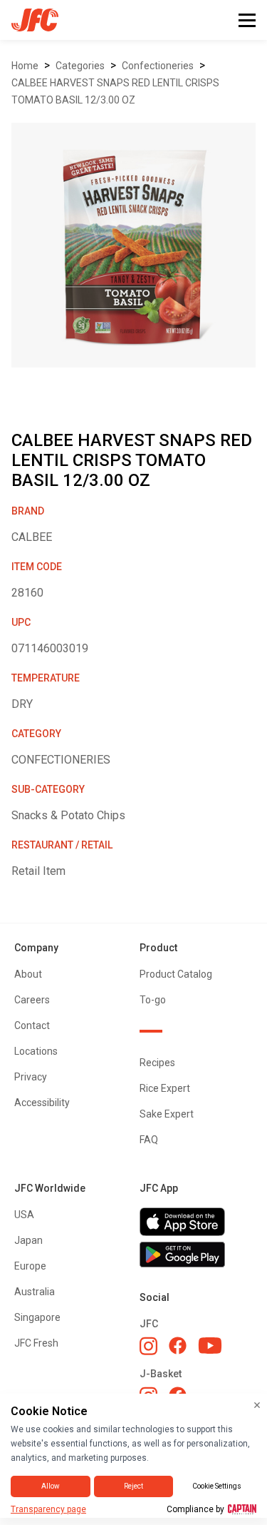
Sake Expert (167, 1114)
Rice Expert (165, 1088)
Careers (32, 999)
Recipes (157, 1062)
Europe (30, 1266)
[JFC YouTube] (210, 1345)
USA (24, 1214)
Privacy (30, 1077)
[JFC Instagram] (148, 1346)
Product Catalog (176, 974)
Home (24, 65)
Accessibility (42, 1102)
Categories (80, 65)
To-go (153, 999)
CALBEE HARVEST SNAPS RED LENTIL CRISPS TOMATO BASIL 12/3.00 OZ (115, 91)
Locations (36, 1051)
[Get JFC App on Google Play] (196, 1254)
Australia (34, 1291)
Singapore (37, 1317)
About (28, 974)
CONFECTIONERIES (158, 65)
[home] (29, 20)
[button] (247, 20)
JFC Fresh (36, 1343)
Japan (28, 1240)
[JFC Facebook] (178, 1345)
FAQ (149, 1139)
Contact (32, 1025)
